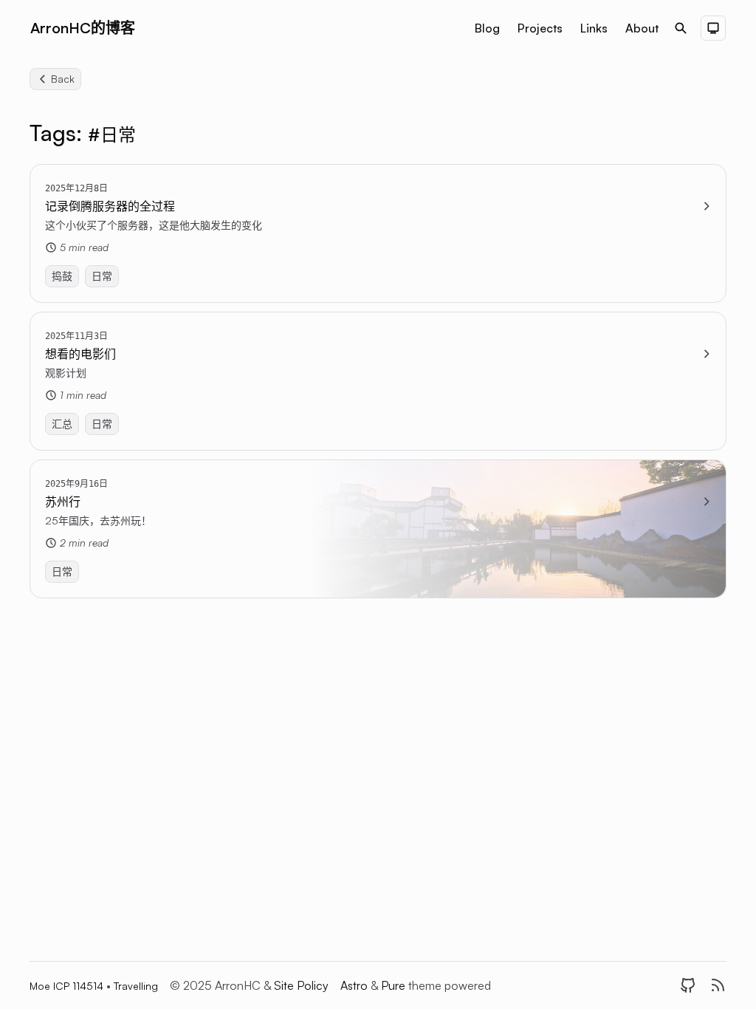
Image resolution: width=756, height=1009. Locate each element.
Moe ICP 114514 (68, 985)
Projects (540, 28)
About (642, 28)
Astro (355, 985)
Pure (394, 985)
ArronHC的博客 (82, 27)
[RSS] (717, 985)
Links (594, 28)
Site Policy (301, 985)
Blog (487, 28)
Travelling (136, 985)
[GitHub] (688, 985)
